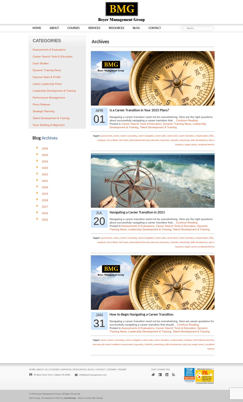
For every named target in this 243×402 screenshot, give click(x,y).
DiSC (211, 136)
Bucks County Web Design (90, 398)
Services (94, 28)
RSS (173, 374)
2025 (45, 155)
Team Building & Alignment (49, 124)
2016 (45, 213)
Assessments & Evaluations (137, 225)
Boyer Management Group (48, 394)
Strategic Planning (43, 111)
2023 (45, 167)
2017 (45, 206)
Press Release (41, 104)
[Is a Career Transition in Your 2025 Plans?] (153, 104)
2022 (45, 174)
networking (184, 140)
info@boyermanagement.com (93, 375)
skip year (187, 344)
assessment (106, 136)
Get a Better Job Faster (118, 140)
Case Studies (41, 63)
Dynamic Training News (177, 123)
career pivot (172, 136)
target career (190, 144)
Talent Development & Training (158, 127)
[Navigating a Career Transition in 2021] (153, 206)
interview (155, 140)
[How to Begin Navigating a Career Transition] (153, 308)
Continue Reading (187, 120)
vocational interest (206, 144)
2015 (45, 219)
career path (160, 136)
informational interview (140, 140)
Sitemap (111, 369)
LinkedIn (174, 140)
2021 (45, 180)
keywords (164, 140)
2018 (45, 200)
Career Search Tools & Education (141, 123)
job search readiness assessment (117, 344)
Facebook (160, 374)
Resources (116, 28)
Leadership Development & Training (149, 229)
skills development (198, 140)
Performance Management (49, 97)
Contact (154, 28)
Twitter (153, 374)
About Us (42, 369)
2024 (45, 161)
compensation (201, 136)
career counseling (128, 136)
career (116, 136)
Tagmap (122, 369)
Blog (136, 28)
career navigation (146, 136)
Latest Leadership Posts (47, 83)
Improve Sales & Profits (47, 77)
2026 (45, 148)
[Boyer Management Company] (121, 21)
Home (36, 28)
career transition (186, 136)
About (54, 28)
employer (101, 140)
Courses (73, 28)
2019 (45, 193)
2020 (45, 187)
